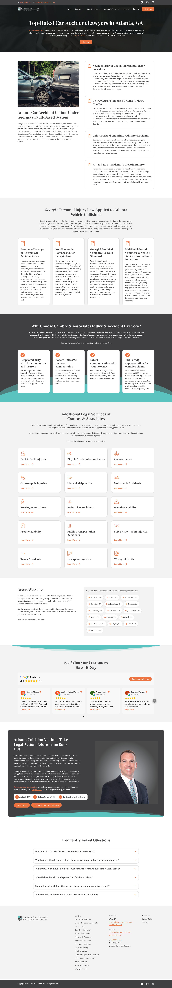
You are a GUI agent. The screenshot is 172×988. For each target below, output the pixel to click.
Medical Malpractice (82, 933)
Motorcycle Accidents (83, 937)
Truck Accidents (81, 962)
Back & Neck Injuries (83, 919)
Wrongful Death (81, 969)
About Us (77, 9)
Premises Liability (81, 948)
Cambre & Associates (36, 30)
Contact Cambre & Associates (25, 787)
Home (69, 9)
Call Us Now (148, 9)
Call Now (86, 42)
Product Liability (81, 951)
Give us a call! (22, 805)
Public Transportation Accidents (87, 955)
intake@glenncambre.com (45, 2)
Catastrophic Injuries (83, 930)
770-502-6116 (25, 2)
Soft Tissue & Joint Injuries (85, 958)
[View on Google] (22, 693)
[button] (17, 701)
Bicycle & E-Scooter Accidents (86, 923)
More (125, 9)
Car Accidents (80, 926)
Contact (136, 9)
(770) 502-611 (36, 790)
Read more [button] (25, 709)
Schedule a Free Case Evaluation (46, 805)
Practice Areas (92, 9)
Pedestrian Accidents (83, 944)
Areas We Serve (110, 9)
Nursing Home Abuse (83, 940)
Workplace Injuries (82, 965)
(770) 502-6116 (78, 35)
